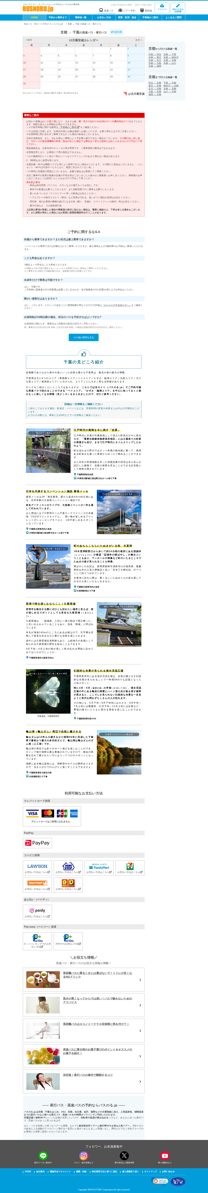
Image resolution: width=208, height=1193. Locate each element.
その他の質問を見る (83, 337)
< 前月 (29, 40)
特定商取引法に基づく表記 (104, 1171)
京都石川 (155, 60)
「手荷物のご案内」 (68, 127)
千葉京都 (169, 82)
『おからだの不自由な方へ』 (116, 305)
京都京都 (169, 60)
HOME (34, 17)
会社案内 (40, 1171)
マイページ (162, 9)
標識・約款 (81, 1171)
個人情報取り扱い (130, 1171)
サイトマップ (150, 1171)
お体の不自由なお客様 (121, 5)
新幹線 (148, 10)
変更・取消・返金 (127, 17)
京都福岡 (155, 66)
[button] (160, 1181)
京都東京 (155, 57)
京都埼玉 (155, 54)
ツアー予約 (129, 10)
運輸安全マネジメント (60, 1171)
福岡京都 (155, 94)
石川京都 (155, 88)
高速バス (109, 10)
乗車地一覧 (80, 17)
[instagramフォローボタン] (83, 1155)
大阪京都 (155, 91)
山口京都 (169, 91)
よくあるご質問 (174, 17)
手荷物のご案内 (150, 17)
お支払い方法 (104, 17)
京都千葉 (169, 54)
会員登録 (178, 10)
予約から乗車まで (58, 17)
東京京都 (155, 85)
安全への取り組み (143, 5)
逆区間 (118, 32)
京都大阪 (155, 63)
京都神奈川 (170, 57)
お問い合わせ (168, 1171)
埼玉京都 (155, 82)
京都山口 (169, 63)
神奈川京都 (170, 85)
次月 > (138, 40)
